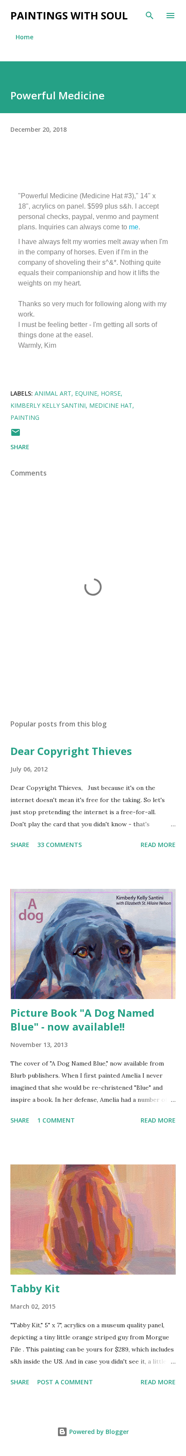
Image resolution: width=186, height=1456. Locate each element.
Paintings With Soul (69, 15)
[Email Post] (15, 435)
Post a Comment (65, 1382)
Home (24, 37)
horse (111, 393)
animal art (53, 393)
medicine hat (110, 405)
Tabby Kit (35, 1288)
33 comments (59, 845)
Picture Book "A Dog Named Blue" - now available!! (82, 1020)
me (133, 227)
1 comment (56, 1120)
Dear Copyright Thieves (71, 751)
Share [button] (19, 447)
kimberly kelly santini (48, 405)
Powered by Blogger (98, 1431)
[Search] (149, 15)
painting (24, 417)
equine (86, 393)
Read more (158, 845)
